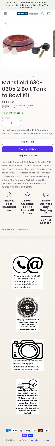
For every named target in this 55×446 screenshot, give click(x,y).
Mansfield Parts (19, 440)
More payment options (27, 155)
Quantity (6, 118)
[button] (5, 13)
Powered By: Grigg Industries (38, 440)
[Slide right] (33, 76)
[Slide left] (22, 76)
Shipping (5, 106)
